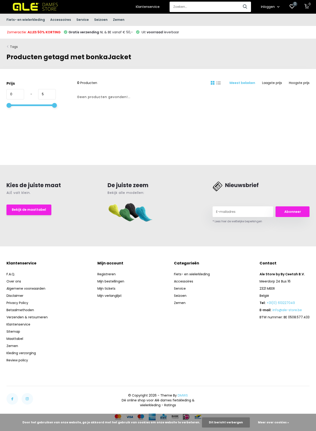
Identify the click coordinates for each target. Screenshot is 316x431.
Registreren (106, 274)
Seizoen (101, 19)
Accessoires (60, 19)
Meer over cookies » (273, 422)
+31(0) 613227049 (281, 303)
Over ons (13, 281)
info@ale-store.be (287, 310)
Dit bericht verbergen (226, 422)
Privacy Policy (17, 303)
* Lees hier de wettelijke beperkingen (237, 221)
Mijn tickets (106, 288)
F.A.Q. (10, 274)
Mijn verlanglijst (109, 295)
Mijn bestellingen (110, 281)
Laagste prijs (272, 83)
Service (82, 19)
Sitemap (13, 331)
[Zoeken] (245, 7)
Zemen (118, 19)
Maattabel (14, 338)
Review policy (17, 360)
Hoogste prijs (299, 83)
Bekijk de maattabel (29, 209)
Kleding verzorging (21, 353)
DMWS (183, 395)
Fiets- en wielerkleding (25, 19)
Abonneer (292, 211)
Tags (14, 46)
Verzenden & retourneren (27, 317)
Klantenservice (148, 6)
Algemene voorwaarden (25, 288)
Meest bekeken (242, 83)
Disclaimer (14, 295)
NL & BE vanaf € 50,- (100, 32)
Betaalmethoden (20, 310)
